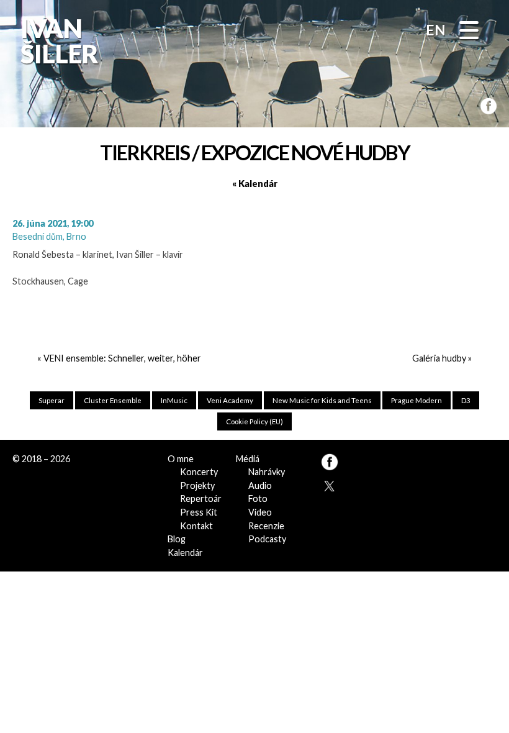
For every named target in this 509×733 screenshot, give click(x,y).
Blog (177, 539)
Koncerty (199, 472)
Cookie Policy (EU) (254, 421)
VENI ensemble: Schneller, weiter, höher (122, 358)
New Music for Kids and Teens (322, 400)
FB (484, 103)
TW (328, 483)
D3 (466, 400)
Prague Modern (416, 400)
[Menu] (469, 31)
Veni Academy (230, 400)
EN (436, 30)
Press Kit (198, 512)
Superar (51, 400)
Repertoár (201, 498)
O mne (181, 458)
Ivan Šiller (58, 41)
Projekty (197, 485)
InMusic (174, 400)
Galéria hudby (439, 358)
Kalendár (185, 552)
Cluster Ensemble (113, 400)
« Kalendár (254, 183)
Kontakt (196, 526)
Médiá (247, 458)
